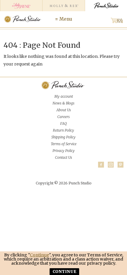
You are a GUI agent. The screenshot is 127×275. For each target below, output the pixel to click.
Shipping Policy (63, 137)
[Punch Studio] (106, 5)
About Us (63, 110)
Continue (39, 255)
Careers (63, 116)
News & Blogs (63, 103)
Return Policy (63, 130)
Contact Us (63, 157)
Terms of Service (63, 144)
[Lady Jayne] (21, 5)
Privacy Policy (64, 150)
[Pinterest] (120, 165)
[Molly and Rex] (63, 5)
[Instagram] (111, 165)
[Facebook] (101, 165)
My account (63, 96)
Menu (65, 19)
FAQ (63, 123)
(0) (120, 20)
